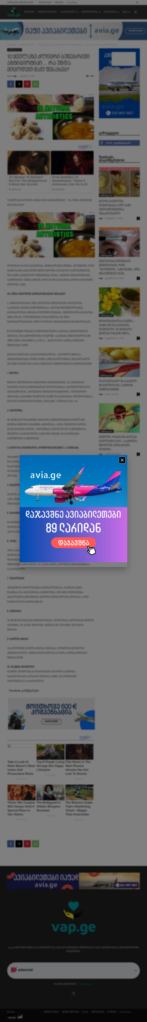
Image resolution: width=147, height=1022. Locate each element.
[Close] (122, 460)
